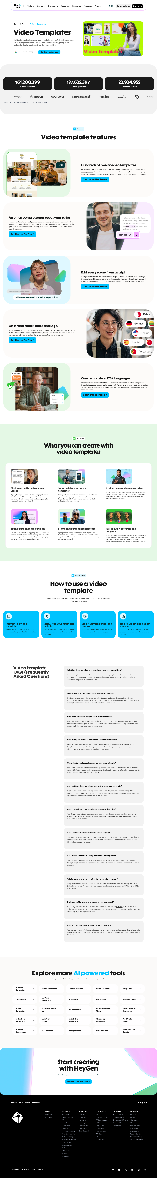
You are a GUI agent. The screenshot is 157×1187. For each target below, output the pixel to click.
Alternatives (134, 1120)
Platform (30, 6)
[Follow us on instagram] (138, 1169)
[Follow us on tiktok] (144, 1169)
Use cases (41, 6)
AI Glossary (99, 1140)
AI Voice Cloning (67, 1137)
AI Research (134, 1123)
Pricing (98, 6)
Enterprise (76, 6)
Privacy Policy (134, 1131)
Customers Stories (102, 1117)
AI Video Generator (68, 1131)
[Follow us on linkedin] (132, 1169)
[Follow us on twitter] (125, 1169)
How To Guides (101, 1131)
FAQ (97, 1137)
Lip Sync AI (65, 1151)
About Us (133, 1115)
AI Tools (64, 1154)
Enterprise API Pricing (120, 1120)
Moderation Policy (136, 1137)
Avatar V (119, 907)
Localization (66, 1126)
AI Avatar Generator (68, 1134)
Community (100, 1128)
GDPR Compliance (136, 1140)
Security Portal (135, 1126)
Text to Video (66, 1142)
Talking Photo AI (67, 1117)
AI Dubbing (65, 1156)
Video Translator (67, 1123)
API (63, 1120)
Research (88, 6)
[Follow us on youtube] (119, 1169)
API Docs (99, 1134)
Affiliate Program (101, 1120)
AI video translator (111, 383)
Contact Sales (117, 1123)
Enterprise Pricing (119, 1117)
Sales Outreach (84, 1131)
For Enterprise (118, 1115)
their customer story (93, 772)
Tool (24, 24)
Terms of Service (135, 1134)
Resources (65, 6)
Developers (53, 6)
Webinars (99, 1123)
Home (16, 24)
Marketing (82, 1120)
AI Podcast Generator (69, 1140)
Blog (97, 1115)
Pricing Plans (49, 1115)
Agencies (82, 1115)
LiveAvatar (65, 1128)
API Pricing (48, 1117)
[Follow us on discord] (112, 1169)
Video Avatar (66, 1115)
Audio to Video (67, 1148)
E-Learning (82, 1117)
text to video (132, 277)
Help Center (100, 1126)
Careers (132, 1117)
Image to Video (67, 1145)
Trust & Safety (134, 1128)
